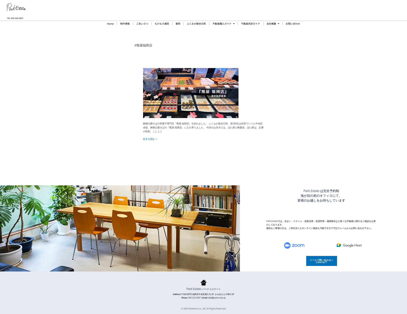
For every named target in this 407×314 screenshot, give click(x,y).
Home (110, 23)
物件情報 (125, 23)
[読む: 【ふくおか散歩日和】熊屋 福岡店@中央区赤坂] (190, 92)
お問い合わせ (293, 23)
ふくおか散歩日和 (196, 23)
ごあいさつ (142, 23)
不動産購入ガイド (221, 23)
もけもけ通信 (162, 23)
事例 (178, 23)
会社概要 (271, 23)
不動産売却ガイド (250, 23)
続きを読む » (150, 139)
